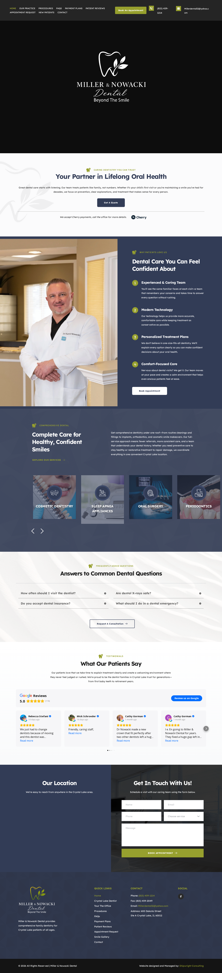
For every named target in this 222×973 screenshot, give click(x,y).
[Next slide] (42, 531)
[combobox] (183, 816)
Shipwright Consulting (191, 965)
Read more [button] (26, 740)
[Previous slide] (33, 531)
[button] (54, 499)
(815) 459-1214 (147, 895)
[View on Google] (23, 718)
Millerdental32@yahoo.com (153, 905)
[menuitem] (13, 8)
